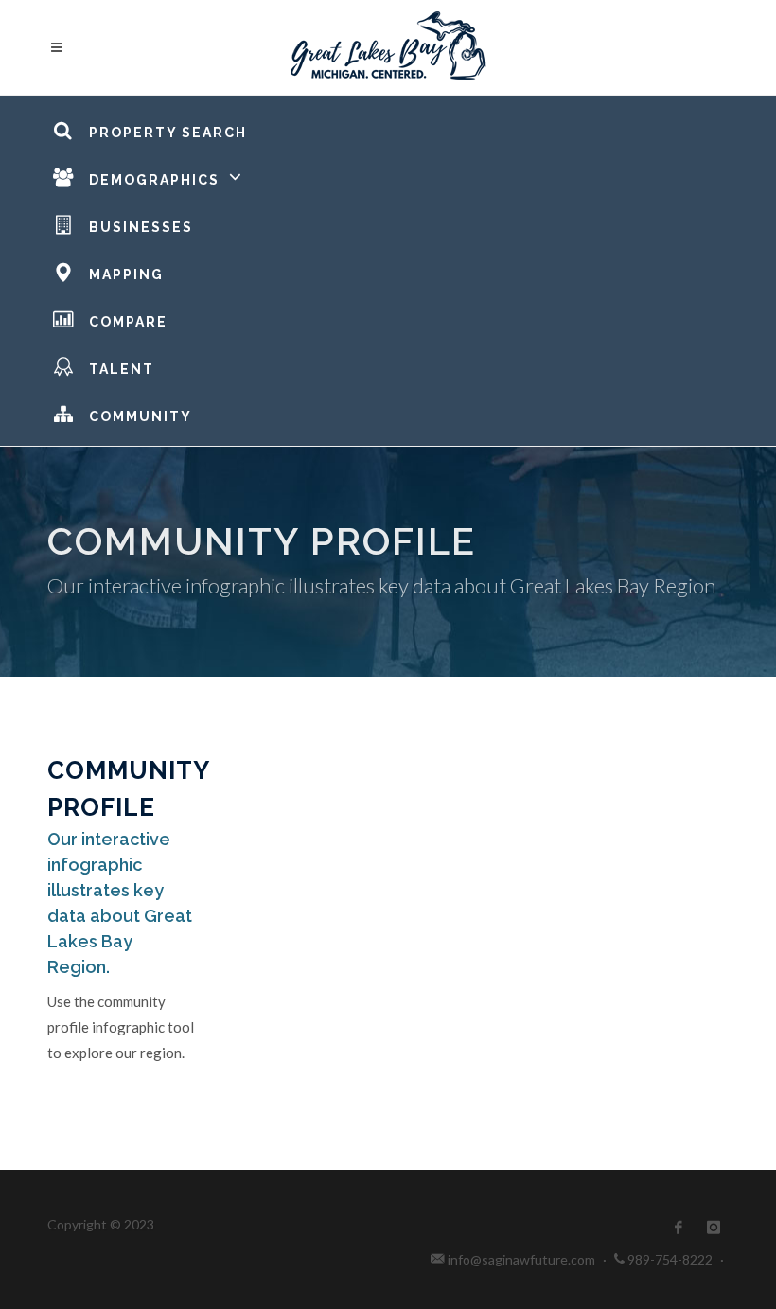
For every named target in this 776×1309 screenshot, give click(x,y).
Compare (128, 321)
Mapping (126, 274)
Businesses (141, 227)
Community (140, 416)
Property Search (168, 132)
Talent (121, 369)
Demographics (154, 179)
